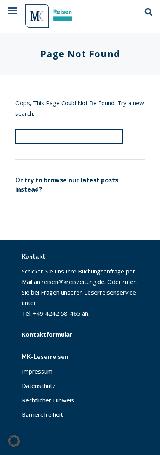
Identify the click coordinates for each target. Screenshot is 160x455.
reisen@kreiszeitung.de (73, 282)
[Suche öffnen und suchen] (148, 9)
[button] (12, 10)
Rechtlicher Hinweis (48, 400)
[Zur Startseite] (56, 17)
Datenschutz (39, 386)
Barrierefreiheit (42, 414)
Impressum (37, 371)
